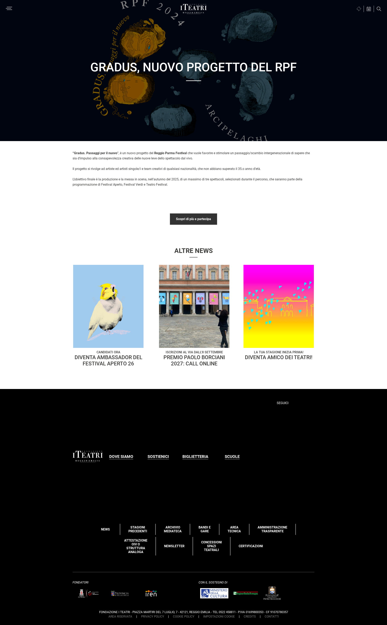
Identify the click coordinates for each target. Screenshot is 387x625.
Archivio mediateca (173, 529)
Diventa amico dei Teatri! (278, 355)
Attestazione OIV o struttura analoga (135, 546)
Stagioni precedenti (137, 529)
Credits (250, 616)
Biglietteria (195, 456)
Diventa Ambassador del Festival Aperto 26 (108, 358)
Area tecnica (234, 529)
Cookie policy (183, 616)
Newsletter (174, 546)
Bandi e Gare (205, 529)
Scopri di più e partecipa (193, 219)
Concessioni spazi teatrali (211, 546)
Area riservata (120, 616)
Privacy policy (152, 616)
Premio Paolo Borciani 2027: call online (194, 358)
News (105, 529)
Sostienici (158, 456)
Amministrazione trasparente (272, 529)
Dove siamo (121, 456)
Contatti (272, 616)
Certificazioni (251, 546)
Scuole (232, 456)
